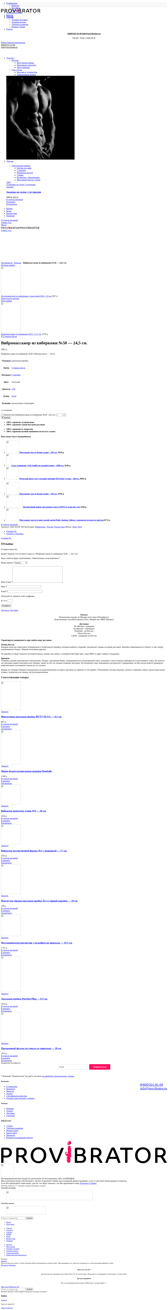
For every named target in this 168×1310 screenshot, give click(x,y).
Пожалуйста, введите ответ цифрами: (18, 596)
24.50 (14, 396)
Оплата (9, 1111)
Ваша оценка (7, 563)
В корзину (6, 418)
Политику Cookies (88, 1183)
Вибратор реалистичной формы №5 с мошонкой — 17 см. (34, 850)
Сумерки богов (18, 368)
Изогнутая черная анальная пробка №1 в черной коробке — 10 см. (39, 900)
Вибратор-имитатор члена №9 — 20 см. (23, 811)
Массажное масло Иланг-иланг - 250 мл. (38, 452)
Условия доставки (20, 20)
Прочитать (5, 1265)
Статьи (9, 1126)
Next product (6, 301)
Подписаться (99, 1067)
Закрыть (4, 712)
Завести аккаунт (7, 1308)
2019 (80, 527)
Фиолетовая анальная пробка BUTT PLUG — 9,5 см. (31, 716)
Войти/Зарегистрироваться (16, 1255)
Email (4, 591)
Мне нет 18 (14, 1287)
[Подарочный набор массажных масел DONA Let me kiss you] (14, 507)
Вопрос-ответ (12, 1130)
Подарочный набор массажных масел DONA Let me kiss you (51, 507)
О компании (11, 1086)
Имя (3, 586)
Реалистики (59, 527)
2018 (74, 527)
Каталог (17, 263)
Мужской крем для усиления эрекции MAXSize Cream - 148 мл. (49, 479)
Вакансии (10, 1135)
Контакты (10, 1089)
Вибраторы (40, 527)
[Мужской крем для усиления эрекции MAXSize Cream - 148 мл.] (12, 479)
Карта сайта (11, 1133)
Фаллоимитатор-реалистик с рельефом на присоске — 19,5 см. (36, 942)
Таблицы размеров (14, 1128)
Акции (9, 1093)
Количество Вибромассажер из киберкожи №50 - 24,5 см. (30, 415)
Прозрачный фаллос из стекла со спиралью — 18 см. (31, 1048)
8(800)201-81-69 (151, 1084)
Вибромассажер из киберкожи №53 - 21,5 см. (21, 334)
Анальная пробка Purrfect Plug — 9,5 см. (24, 998)
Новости (15, 5)
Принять (12, 1265)
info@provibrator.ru (153, 1088)
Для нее (49, 527)
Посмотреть (6, 729)
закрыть (4, 1261)
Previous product (8, 265)
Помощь (10, 1108)
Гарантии (10, 1116)
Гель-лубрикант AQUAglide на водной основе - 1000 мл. (38, 465)
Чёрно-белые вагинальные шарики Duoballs (26, 771)
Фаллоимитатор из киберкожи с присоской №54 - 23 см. (26, 296)
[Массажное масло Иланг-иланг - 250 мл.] (12, 452)
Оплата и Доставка (14, 534)
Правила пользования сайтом (19, 1138)
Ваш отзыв (6, 582)
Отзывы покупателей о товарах (20, 1098)
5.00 (13, 389)
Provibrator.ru (6, 263)
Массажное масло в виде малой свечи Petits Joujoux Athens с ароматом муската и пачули (61, 520)
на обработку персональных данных (58, 1076)
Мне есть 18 (5, 1287)
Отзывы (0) (11, 531)
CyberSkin (16, 375)
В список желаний (9, 524)
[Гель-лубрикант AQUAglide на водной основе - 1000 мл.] (9, 465)
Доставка (10, 1113)
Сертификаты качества (16, 1096)
